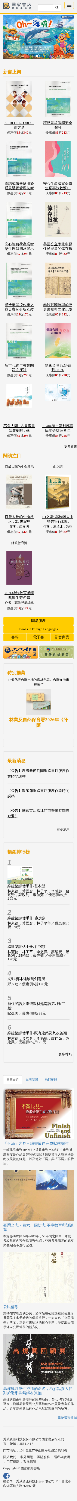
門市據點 (12, 1461)
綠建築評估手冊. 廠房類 (26, 918)
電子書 (38, 637)
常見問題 (26, 1457)
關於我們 (9, 1457)
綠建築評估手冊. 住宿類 (26, 947)
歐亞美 (12, 1013)
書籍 (15, 637)
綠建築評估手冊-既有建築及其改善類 (37, 1033)
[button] (8, 39)
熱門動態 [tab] (51, 1079)
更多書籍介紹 (67, 1417)
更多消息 (63, 829)
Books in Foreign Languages (38, 629)
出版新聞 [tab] (32, 1079)
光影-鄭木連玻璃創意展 (26, 979)
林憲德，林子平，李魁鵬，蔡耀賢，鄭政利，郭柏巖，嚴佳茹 (38, 954)
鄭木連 (12, 984)
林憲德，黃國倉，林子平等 (29, 923)
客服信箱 (29, 1461)
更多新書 (70, 446)
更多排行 (65, 1054)
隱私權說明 (62, 1457)
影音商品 (62, 637)
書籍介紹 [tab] (13, 1079)
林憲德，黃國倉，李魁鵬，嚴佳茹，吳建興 (38, 1040)
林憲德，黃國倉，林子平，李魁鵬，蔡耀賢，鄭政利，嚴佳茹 (38, 893)
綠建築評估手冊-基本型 (26, 886)
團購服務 (38, 621)
